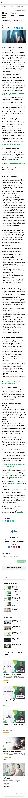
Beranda (4, 6)
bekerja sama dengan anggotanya (11, 144)
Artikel (10, 6)
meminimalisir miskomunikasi (15, 483)
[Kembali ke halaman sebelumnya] (1, 2)
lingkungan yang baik (14, 477)
